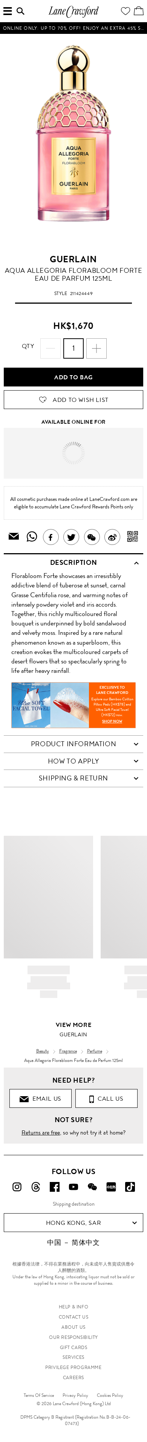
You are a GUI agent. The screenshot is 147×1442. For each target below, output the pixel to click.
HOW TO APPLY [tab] (73, 761)
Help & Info (74, 1307)
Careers (73, 1377)
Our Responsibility (73, 1337)
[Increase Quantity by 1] (96, 348)
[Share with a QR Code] (132, 537)
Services (73, 1357)
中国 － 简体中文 (73, 1242)
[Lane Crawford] (73, 16)
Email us (45, 1098)
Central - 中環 (88, 443)
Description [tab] (73, 562)
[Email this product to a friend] (14, 537)
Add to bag (73, 377)
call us (108, 1098)
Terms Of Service (39, 1395)
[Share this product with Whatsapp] (32, 537)
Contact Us (74, 1317)
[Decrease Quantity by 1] (50, 348)
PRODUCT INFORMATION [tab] (73, 744)
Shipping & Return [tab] (73, 778)
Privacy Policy (75, 1395)
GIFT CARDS (73, 1347)
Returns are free (40, 1132)
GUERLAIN (73, 259)
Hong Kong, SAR (73, 1222)
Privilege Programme (73, 1367)
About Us (73, 1327)
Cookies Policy (110, 1395)
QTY (28, 346)
